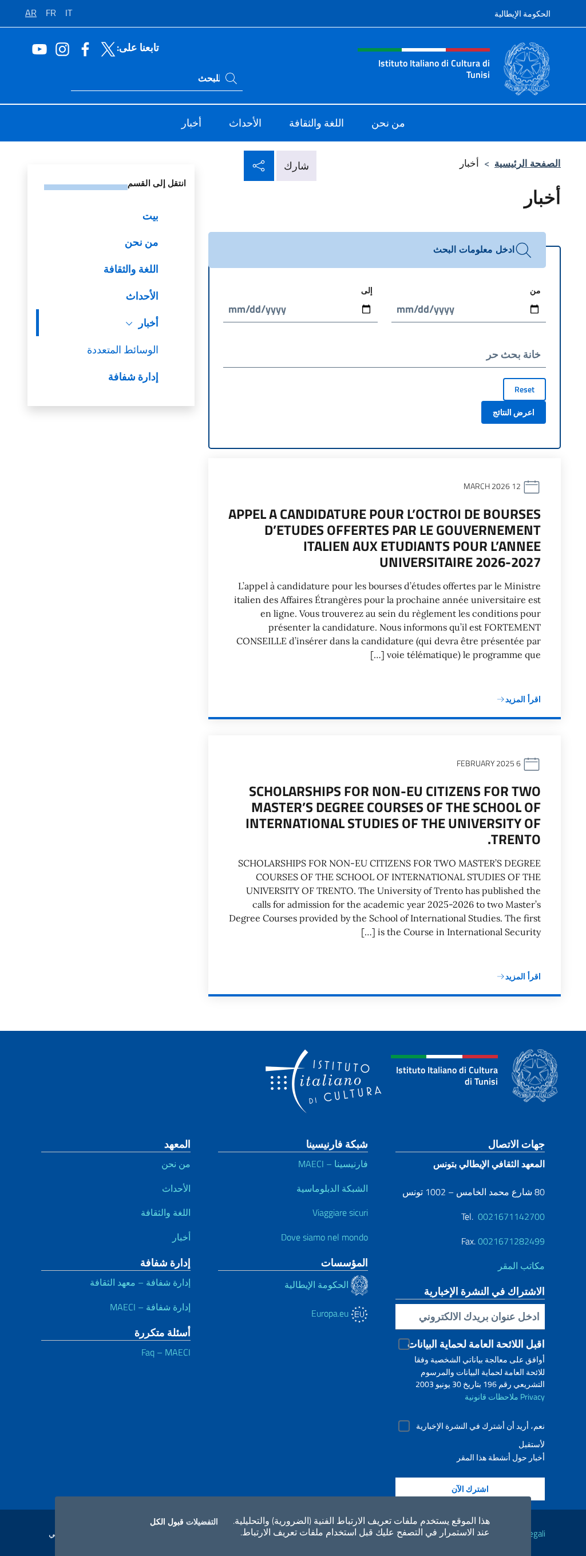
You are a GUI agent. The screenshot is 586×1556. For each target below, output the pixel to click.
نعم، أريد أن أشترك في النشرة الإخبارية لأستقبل (480, 1427)
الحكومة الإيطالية (522, 13)
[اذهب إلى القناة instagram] (59, 48)
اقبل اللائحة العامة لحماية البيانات (476, 1344)
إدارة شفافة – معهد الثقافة (140, 1282)
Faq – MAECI (166, 1352)
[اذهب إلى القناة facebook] (82, 48)
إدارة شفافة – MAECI (150, 1307)
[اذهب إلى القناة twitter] (105, 48)
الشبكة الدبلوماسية (332, 1188)
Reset (524, 389)
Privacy (532, 1396)
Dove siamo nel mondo (324, 1237)
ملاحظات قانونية (491, 1396)
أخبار (181, 1237)
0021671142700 (511, 1216)
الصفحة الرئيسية (527, 163)
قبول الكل (167, 1522)
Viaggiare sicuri (340, 1212)
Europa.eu (331, 1313)
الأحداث (176, 1188)
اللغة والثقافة (166, 1212)
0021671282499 (511, 1241)
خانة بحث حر (513, 354)
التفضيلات (202, 1522)
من (535, 290)
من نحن (176, 1164)
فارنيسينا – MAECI (333, 1164)
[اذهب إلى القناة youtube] (36, 48)
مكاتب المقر (521, 1266)
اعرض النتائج (513, 412)
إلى (367, 290)
